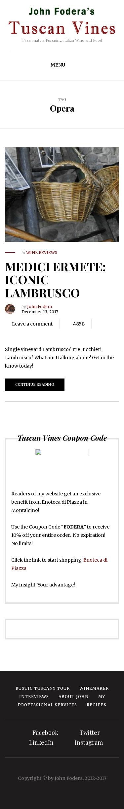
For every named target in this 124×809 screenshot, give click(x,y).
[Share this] (13, 334)
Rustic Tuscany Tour (43, 688)
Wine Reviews (41, 252)
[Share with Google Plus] (33, 334)
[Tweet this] (23, 334)
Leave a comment (32, 324)
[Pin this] (43, 334)
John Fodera (39, 306)
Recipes (96, 704)
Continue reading (34, 384)
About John (74, 696)
